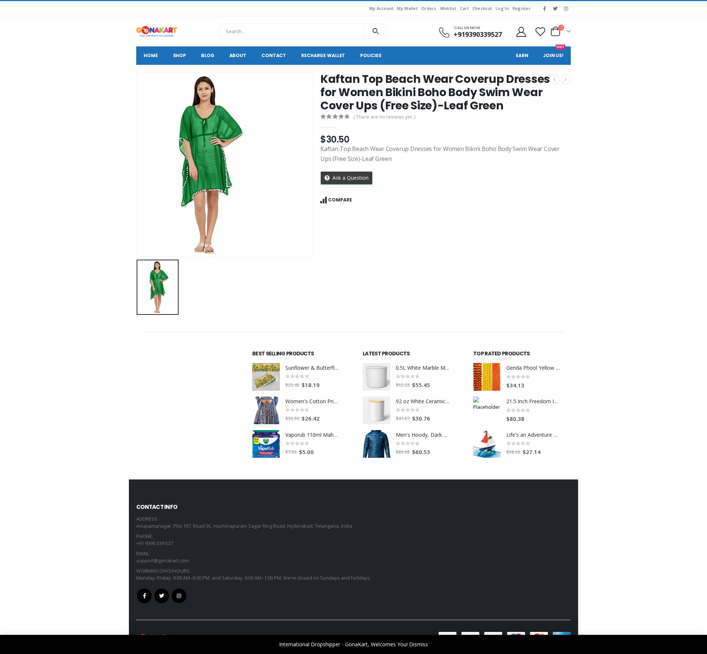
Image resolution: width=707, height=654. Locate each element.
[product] (266, 377)
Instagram (179, 595)
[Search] (376, 31)
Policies (370, 55)
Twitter (161, 595)
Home (151, 55)
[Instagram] (566, 8)
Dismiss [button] (418, 644)
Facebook (144, 595)
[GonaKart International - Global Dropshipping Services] (156, 31)
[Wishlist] (540, 31)
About (237, 55)
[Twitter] (555, 8)
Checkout (482, 8)
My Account (381, 8)
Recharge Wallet (323, 55)
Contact (273, 55)
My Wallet (407, 8)
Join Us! (553, 52)
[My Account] (521, 31)
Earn (522, 55)
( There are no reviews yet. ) (384, 116)
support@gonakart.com (162, 560)
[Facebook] (544, 8)
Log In (502, 8)
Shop (179, 55)
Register (522, 8)
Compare (340, 200)
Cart (464, 8)
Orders (428, 8)
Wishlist (448, 8)
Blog (207, 55)
